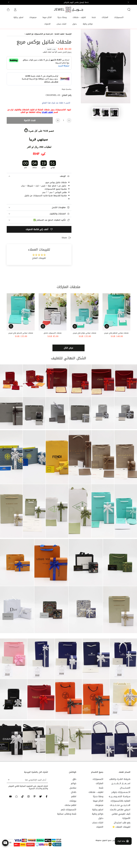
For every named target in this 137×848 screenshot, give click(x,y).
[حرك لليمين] (9, 2)
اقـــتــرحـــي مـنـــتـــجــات (120, 805)
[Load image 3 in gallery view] (97, 112)
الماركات (99, 783)
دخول (100, 818)
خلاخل (73, 792)
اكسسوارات (98, 779)
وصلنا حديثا (98, 796)
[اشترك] (8, 780)
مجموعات (99, 805)
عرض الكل (68, 348)
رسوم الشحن (67, 52)
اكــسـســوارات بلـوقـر (120, 792)
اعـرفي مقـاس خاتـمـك (120, 809)
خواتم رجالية (97, 814)
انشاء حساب (97, 822)
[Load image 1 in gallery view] (114, 112)
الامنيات (99, 827)
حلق (74, 779)
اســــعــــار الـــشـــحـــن (120, 783)
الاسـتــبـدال (125, 788)
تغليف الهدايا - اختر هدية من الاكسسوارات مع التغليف (45, 33)
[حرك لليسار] (128, 2)
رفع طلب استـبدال (122, 822)
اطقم (73, 796)
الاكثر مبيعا (98, 801)
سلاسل (73, 788)
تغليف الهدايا (47, 112)
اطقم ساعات (70, 805)
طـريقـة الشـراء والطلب (119, 779)
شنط (101, 788)
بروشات (72, 801)
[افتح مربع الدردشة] (5, 843)
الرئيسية (68, 33)
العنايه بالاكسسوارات (120, 801)
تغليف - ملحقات (96, 792)
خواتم (73, 783)
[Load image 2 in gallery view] (106, 112)
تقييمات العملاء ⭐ (121, 827)
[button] (128, 9)
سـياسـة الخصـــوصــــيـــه (119, 796)
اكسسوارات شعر (68, 809)
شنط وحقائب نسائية (66, 814)
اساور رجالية (97, 809)
